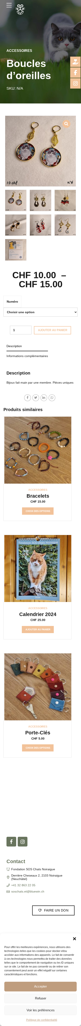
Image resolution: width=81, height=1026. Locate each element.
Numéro (12, 301)
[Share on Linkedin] (44, 397)
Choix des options (38, 511)
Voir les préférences (41, 1010)
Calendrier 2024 (37, 614)
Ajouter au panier (52, 330)
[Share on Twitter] (35, 397)
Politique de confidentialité (41, 1019)
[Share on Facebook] (27, 397)
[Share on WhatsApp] (52, 397)
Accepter (40, 986)
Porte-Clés (37, 732)
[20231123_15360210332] (37, 568)
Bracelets (38, 496)
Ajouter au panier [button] (37, 629)
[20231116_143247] (37, 686)
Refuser (40, 998)
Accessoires (19, 50)
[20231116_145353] (37, 450)
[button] (74, 939)
